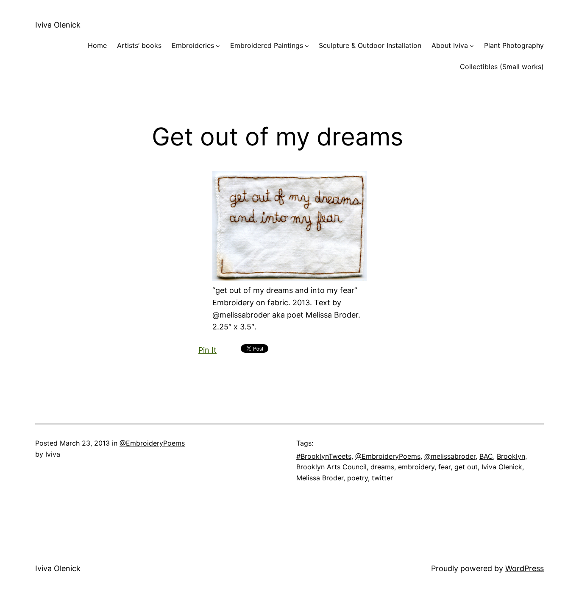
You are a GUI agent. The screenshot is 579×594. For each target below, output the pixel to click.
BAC (486, 456)
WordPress (524, 568)
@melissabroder (450, 456)
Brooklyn (511, 456)
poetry (357, 478)
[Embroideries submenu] (218, 46)
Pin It (207, 350)
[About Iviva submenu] (472, 46)
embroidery (416, 467)
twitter (382, 478)
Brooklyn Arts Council (331, 467)
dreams (382, 467)
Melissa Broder (319, 478)
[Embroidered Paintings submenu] (307, 46)
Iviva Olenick (58, 24)
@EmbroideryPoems (152, 443)
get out (466, 467)
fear (444, 467)
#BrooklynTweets (323, 456)
